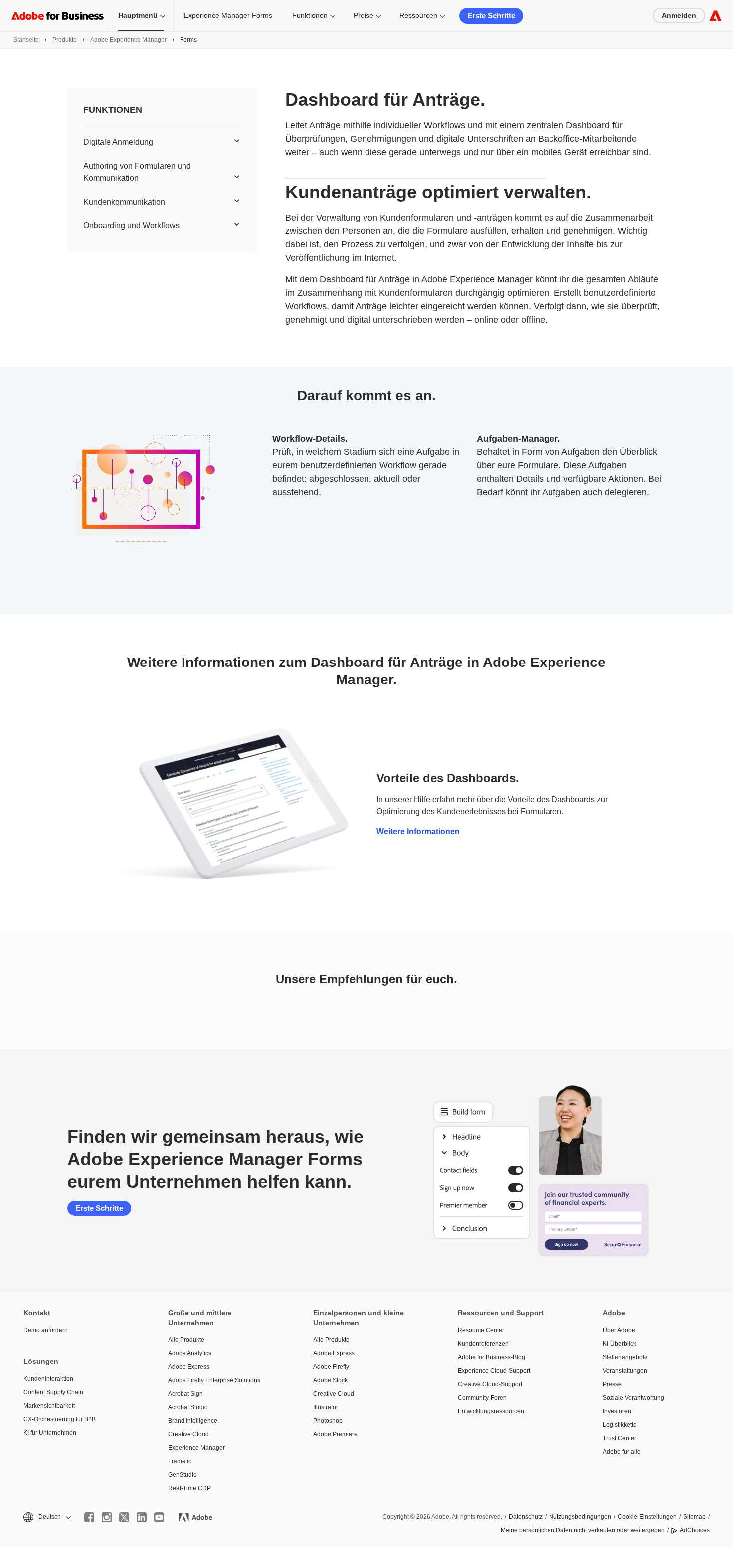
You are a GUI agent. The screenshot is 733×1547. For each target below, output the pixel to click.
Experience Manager (196, 1447)
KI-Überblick (619, 1343)
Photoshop (328, 1420)
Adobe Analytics (189, 1353)
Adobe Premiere (335, 1434)
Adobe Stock (330, 1380)
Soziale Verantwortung (633, 1397)
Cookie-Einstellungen (647, 1516)
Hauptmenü (138, 15)
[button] (46, 1517)
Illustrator (325, 1407)
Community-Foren (482, 1397)
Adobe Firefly (331, 1366)
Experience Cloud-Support (494, 1370)
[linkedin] (142, 1517)
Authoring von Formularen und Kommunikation (137, 172)
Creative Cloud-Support (490, 1384)
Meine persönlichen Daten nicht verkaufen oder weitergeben (583, 1530)
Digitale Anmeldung (118, 142)
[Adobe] (715, 15)
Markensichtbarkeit (49, 1405)
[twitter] (124, 1517)
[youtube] (159, 1517)
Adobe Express (188, 1366)
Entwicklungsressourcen (491, 1411)
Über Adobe (619, 1330)
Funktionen (310, 15)
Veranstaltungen (625, 1370)
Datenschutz (526, 1516)
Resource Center (481, 1330)
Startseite (26, 39)
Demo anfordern (45, 1330)
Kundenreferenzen (483, 1343)
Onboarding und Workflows (131, 225)
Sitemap (694, 1516)
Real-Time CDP (189, 1488)
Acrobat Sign (185, 1393)
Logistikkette (620, 1424)
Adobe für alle (622, 1451)
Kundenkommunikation (124, 202)
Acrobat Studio (188, 1407)
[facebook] (89, 1517)
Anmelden (679, 15)
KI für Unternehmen (49, 1432)
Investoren (617, 1411)
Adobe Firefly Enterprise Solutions (214, 1380)
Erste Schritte (491, 15)
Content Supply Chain (53, 1392)
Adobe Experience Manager (128, 39)
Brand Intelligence (192, 1420)
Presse (612, 1384)
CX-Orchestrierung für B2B (59, 1419)
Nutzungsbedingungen (580, 1516)
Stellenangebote (625, 1357)
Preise (363, 15)
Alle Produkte (186, 1339)
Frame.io (180, 1461)
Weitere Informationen (418, 831)
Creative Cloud (188, 1434)
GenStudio (182, 1474)
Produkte (64, 39)
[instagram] (107, 1517)
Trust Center (619, 1438)
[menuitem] (162, 142)
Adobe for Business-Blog (491, 1357)
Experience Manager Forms (228, 15)
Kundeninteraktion (48, 1378)
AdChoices (695, 1530)
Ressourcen (418, 15)
